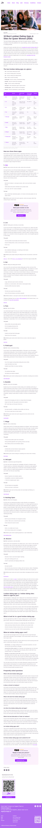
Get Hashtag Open (7, 535)
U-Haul (15, 579)
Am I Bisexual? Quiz (16, 818)
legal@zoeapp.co (6, 811)
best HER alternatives (14, 300)
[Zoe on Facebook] (35, 806)
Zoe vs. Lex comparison (17, 258)
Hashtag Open (7, 136)
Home (8, 2)
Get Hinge (6, 456)
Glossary (26, 2)
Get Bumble (6, 418)
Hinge (6, 127)
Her (6, 107)
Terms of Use (15, 821)
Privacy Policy (15, 820)
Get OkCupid (6, 494)
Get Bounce (6, 576)
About (13, 2)
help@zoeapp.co (6, 808)
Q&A (21, 2)
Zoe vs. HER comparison (21, 298)
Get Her (5, 302)
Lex (6, 101)
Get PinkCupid (7, 378)
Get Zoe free (20, 215)
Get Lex (5, 258)
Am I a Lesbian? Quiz (16, 817)
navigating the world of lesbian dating (29, 47)
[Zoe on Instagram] (40, 806)
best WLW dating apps (8, 587)
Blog (17, 2)
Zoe (6, 96)
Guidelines (33, 2)
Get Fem (5, 342)
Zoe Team (5, 32)
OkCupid (7, 131)
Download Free (9, 797)
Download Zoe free (20, 760)
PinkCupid (7, 116)
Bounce (7, 142)
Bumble (6, 122)
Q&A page (35, 744)
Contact (39, 2)
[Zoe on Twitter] (38, 806)
